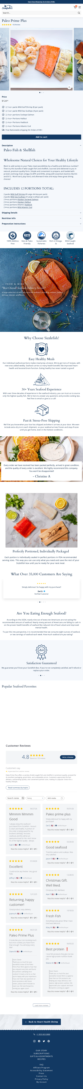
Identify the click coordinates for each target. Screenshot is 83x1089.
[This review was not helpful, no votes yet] (35, 849)
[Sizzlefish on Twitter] (44, 1041)
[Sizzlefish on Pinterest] (49, 1041)
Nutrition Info (9, 218)
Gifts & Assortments (41, 1056)
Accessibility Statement (41, 1070)
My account (41, 1082)
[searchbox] (13, 798)
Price (4, 97)
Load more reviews (41, 1005)
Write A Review (67, 757)
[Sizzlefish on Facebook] (39, 1041)
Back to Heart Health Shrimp (43, 1021)
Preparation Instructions (14, 223)
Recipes (42, 1059)
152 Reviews (16, 25)
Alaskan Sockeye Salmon (28, 199)
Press (41, 1073)
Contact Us (41, 1076)
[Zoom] (69, 87)
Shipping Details (9, 212)
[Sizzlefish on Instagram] (34, 1041)
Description (7, 145)
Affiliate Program (41, 1067)
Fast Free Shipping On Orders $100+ (41, 2)
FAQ (41, 1065)
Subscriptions (41, 1053)
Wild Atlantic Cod (25, 207)
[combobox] (41, 13)
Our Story (41, 1050)
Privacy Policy (41, 1079)
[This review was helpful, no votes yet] (31, 849)
